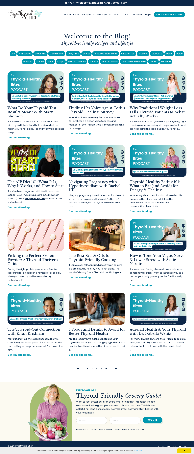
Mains (169, 53)
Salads (40, 61)
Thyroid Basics (110, 61)
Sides (50, 61)
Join (125, 14)
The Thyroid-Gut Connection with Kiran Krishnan (34, 331)
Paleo (179, 53)
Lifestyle (143, 53)
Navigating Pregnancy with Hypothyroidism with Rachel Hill (95, 186)
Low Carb (157, 53)
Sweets (94, 61)
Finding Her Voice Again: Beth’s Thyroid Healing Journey (97, 110)
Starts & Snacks (77, 61)
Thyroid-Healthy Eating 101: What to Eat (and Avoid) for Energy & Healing (155, 186)
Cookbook (136, 14)
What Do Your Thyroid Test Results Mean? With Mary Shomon (32, 112)
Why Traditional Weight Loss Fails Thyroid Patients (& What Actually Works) (157, 112)
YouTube (166, 61)
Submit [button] (152, 419)
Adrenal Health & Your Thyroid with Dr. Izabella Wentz (158, 331)
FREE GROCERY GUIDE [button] (169, 14)
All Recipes (25, 53)
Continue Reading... (19, 137)
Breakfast (40, 53)
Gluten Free (127, 53)
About (116, 14)
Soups (60, 61)
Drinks (86, 53)
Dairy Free (73, 53)
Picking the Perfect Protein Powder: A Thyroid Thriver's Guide (33, 260)
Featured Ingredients (105, 53)
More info (138, 450)
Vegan (153, 61)
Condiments (56, 53)
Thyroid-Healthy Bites (134, 61)
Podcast (28, 61)
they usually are (35, 198)
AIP (13, 53)
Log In (148, 14)
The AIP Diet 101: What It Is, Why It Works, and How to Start (36, 184)
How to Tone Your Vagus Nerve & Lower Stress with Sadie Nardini (157, 260)
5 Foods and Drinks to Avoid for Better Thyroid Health (97, 331)
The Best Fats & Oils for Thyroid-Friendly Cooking (92, 258)
